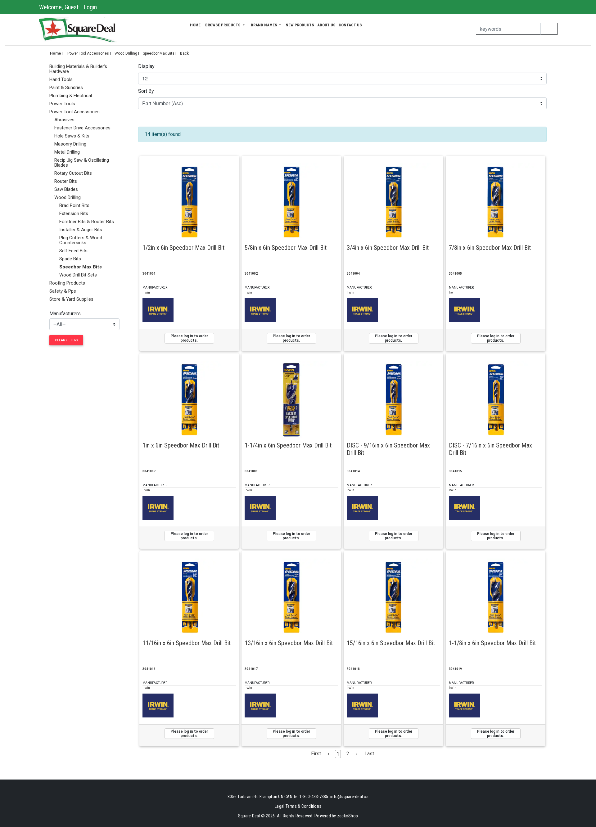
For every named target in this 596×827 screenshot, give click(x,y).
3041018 (353, 669)
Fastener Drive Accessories (82, 128)
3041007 (149, 471)
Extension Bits (73, 213)
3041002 (251, 273)
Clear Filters (66, 340)
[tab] (84, 68)
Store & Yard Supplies (71, 299)
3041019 (455, 669)
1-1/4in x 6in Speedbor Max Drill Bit (288, 445)
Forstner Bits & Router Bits (86, 221)
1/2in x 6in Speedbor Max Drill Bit (183, 247)
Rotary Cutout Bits (73, 173)
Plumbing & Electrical (70, 95)
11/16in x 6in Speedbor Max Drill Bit (186, 643)
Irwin (146, 292)
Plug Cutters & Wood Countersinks (80, 240)
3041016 (149, 669)
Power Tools (62, 103)
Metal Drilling (67, 152)
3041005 (455, 273)
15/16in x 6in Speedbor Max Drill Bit (391, 643)
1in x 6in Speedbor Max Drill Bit (180, 445)
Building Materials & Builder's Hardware (78, 69)
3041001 (149, 273)
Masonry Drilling (70, 144)
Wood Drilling (126, 53)
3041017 (251, 669)
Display (146, 66)
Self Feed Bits (73, 251)
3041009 (251, 471)
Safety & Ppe (62, 291)
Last (369, 754)
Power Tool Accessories (88, 53)
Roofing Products (67, 283)
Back (184, 53)
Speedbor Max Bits (158, 53)
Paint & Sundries (66, 87)
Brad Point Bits (74, 205)
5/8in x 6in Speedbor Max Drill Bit (286, 247)
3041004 (353, 273)
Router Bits (65, 181)
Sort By (146, 91)
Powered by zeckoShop (336, 815)
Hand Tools (61, 79)
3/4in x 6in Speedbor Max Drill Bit (388, 247)
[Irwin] (158, 310)
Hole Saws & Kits (71, 136)
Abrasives (64, 120)
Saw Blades (66, 189)
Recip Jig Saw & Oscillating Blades (81, 162)
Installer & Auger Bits (80, 229)
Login (90, 7)
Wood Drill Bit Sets (78, 275)
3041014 (353, 471)
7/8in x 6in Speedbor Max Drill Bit (490, 247)
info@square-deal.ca (349, 796)
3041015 (455, 471)
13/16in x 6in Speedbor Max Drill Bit (289, 643)
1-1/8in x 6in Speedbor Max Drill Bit (492, 643)
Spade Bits (70, 259)
